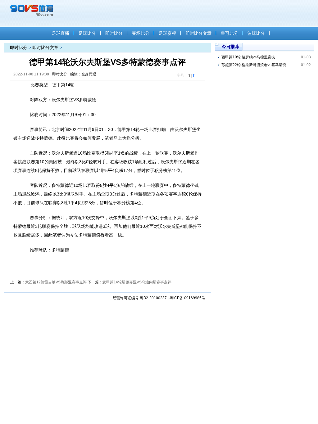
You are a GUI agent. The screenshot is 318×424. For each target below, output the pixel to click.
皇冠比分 (229, 33)
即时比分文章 (198, 33)
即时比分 (114, 33)
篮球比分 (256, 33)
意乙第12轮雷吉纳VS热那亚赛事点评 (56, 282)
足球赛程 (167, 33)
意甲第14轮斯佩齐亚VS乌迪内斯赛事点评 (136, 282)
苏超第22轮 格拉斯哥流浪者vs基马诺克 (253, 65)
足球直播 (60, 33)
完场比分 (140, 33)
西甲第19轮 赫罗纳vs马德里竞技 (248, 57)
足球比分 (87, 33)
